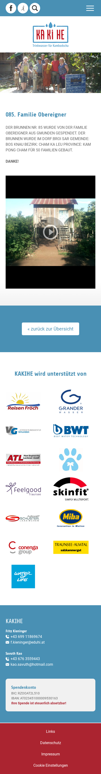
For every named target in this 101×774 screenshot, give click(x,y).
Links (50, 731)
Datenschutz (50, 743)
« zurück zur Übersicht (50, 329)
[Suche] (35, 8)
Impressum (50, 754)
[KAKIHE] (50, 34)
